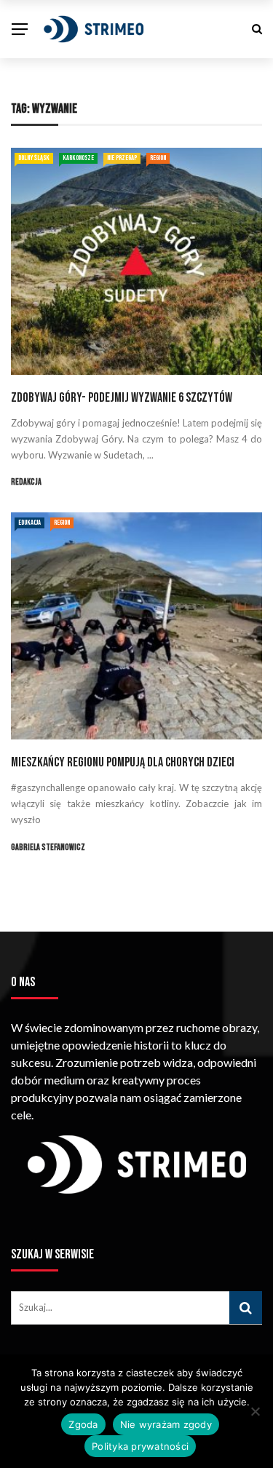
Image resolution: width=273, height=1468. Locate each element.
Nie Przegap (122, 158)
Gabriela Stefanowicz (48, 847)
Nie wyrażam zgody (166, 1424)
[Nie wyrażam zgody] (255, 1411)
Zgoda (83, 1424)
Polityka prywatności (140, 1446)
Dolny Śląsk (34, 158)
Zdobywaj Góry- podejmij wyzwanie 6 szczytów (121, 397)
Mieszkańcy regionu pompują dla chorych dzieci (122, 762)
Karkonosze (78, 158)
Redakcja (26, 482)
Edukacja (29, 522)
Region (158, 158)
